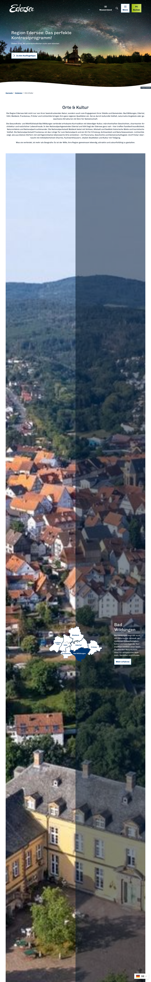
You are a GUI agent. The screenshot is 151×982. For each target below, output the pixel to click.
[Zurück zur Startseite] (21, 8)
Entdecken (18, 93)
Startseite (9, 93)
